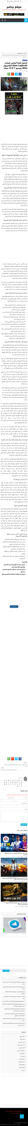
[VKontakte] (6, 784)
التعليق (25, 809)
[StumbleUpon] (14, 784)
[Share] (8, 782)
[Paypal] (16, 782)
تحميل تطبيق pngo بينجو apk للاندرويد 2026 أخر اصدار (13, 1001)
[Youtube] (17, 786)
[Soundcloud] (4, 782)
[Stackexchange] (19, 784)
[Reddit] (12, 782)
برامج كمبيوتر (22, 1059)
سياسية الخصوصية (4, 1124)
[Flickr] (8, 780)
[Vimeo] (8, 784)
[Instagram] (19, 782)
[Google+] (4, 780)
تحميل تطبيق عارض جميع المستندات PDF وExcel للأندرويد (15, 992)
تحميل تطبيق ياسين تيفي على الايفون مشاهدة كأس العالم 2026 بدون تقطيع (15, 1014)
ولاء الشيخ (24, 71)
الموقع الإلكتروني (24, 803)
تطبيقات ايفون (22, 1064)
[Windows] (4, 784)
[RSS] (10, 782)
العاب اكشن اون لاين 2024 (19, 436)
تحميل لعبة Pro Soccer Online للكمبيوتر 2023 (13, 574)
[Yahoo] (19, 786)
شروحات (23, 1070)
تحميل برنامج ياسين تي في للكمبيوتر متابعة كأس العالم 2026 (14, 1019)
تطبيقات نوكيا (22, 1067)
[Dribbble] (12, 780)
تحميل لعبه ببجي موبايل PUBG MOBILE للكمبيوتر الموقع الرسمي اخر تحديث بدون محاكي (14, 879)
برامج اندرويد (22, 1053)
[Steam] (16, 784)
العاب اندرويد (22, 1036)
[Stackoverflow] (17, 784)
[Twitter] (10, 784)
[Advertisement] (14, 37)
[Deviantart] (16, 780)
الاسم (26, 797)
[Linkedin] (17, 782)
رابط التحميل (13, 606)
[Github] (6, 780)
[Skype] (6, 782)
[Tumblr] (12, 784)
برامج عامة (22, 1056)
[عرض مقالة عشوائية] (2, 20)
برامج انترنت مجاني (21, 1050)
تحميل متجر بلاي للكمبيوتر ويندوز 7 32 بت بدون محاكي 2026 (14, 983)
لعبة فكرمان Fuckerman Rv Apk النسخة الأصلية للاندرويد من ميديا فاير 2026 (15, 1010)
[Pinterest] (14, 782)
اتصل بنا (9, 1124)
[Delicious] (17, 780)
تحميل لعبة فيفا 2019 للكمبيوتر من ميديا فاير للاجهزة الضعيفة (15, 854)
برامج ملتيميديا (22, 1062)
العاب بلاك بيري (21, 1042)
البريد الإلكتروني (10, 797)
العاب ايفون (22, 1039)
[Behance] (19, 780)
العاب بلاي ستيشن (21, 1045)
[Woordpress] (21, 786)
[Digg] (14, 780)
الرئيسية (24, 53)
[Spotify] (21, 784)
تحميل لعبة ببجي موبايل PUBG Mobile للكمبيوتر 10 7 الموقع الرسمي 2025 (15, 903)
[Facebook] (10, 780)
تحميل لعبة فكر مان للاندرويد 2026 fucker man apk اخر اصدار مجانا (14, 1024)
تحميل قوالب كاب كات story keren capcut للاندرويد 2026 (14, 988)
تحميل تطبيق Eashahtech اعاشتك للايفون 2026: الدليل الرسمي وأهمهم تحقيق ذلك (13, 1005)
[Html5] (21, 782)
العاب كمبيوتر (19, 53)
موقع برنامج (14, 7)
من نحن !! (13, 1124)
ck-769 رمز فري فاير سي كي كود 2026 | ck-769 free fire (14, 997)
